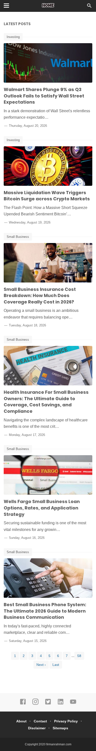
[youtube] (73, 703)
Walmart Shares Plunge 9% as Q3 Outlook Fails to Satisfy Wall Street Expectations (44, 95)
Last (55, 665)
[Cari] (89, 7)
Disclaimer (37, 728)
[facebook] (23, 703)
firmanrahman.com (58, 744)
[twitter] (48, 703)
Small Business (18, 237)
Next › (41, 665)
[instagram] (35, 703)
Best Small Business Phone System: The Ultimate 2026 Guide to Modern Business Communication (45, 610)
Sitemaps (60, 728)
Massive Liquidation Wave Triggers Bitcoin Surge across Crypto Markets (47, 195)
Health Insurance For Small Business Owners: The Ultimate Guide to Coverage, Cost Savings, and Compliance (46, 401)
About (21, 721)
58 (79, 656)
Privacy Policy (66, 721)
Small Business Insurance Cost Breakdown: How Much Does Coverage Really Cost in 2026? (40, 295)
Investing (13, 37)
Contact (40, 721)
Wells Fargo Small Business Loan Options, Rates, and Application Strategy (42, 507)
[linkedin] (60, 703)
